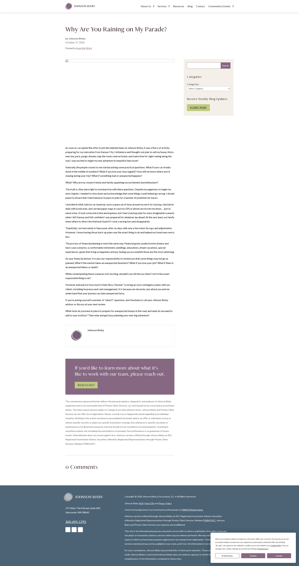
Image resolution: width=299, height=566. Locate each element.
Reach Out (86, 385)
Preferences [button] (263, 549)
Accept (279, 556)
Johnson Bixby (77, 38)
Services (162, 6)
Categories (193, 84)
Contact (200, 6)
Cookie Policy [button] (275, 545)
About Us (146, 6)
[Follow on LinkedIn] (67, 529)
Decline (253, 556)
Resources (178, 6)
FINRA (206, 520)
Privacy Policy (165, 503)
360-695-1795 (75, 521)
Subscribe (198, 107)
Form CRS (149, 503)
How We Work (84, 48)
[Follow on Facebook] (74, 529)
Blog (190, 6)
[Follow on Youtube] (80, 529)
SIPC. (213, 520)
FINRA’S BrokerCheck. (192, 509)
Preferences (227, 556)
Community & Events (219, 6)
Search (225, 65)
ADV (141, 503)
